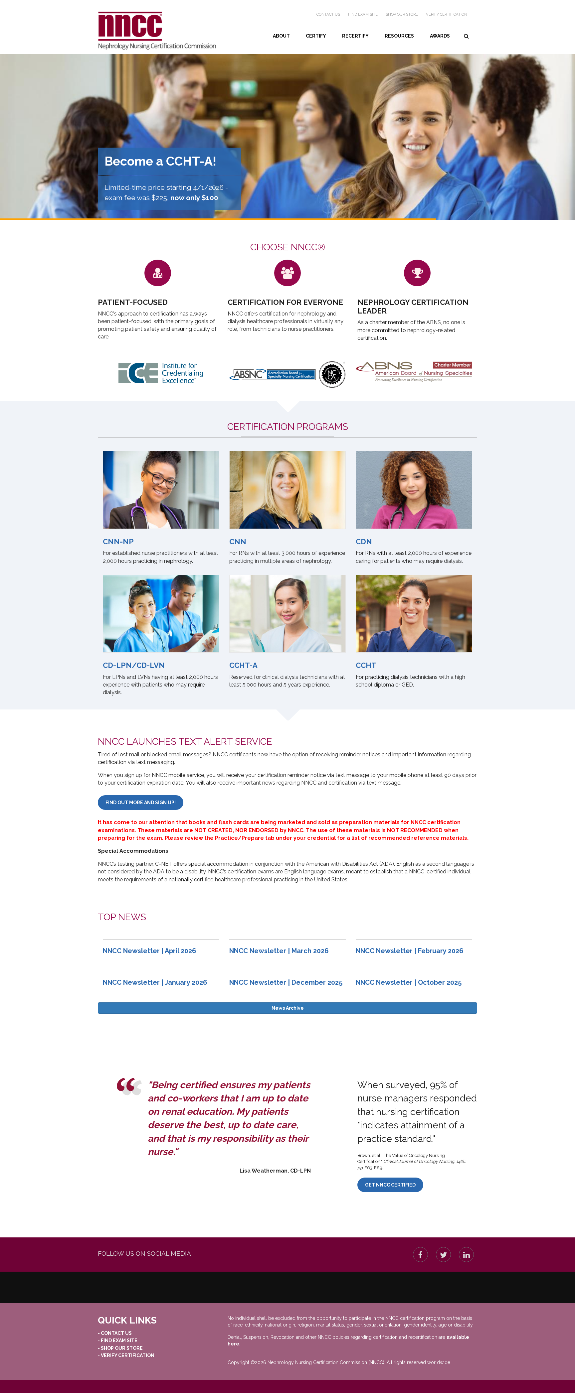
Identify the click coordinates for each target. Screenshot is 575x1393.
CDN (364, 541)
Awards (440, 36)
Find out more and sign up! (140, 802)
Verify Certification (446, 14)
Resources (399, 36)
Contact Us (328, 14)
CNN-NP (118, 541)
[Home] (157, 31)
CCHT (366, 665)
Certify (316, 36)
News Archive (288, 1008)
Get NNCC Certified (390, 1185)
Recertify (355, 36)
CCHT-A (243, 665)
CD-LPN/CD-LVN (134, 665)
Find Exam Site (363, 14)
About (281, 36)
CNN (237, 541)
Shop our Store (402, 14)
